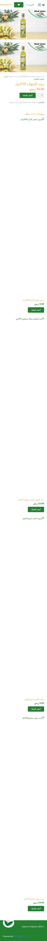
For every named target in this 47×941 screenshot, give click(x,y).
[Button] (18, 5)
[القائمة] (39, 5)
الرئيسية (41, 76)
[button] (30, 5)
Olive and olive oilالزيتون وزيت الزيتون (23, 76)
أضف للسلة (27, 95)
